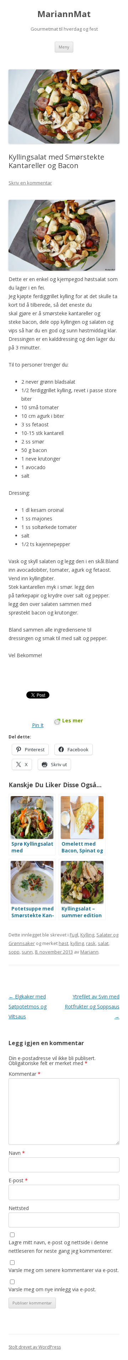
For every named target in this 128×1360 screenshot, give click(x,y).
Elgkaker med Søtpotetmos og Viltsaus (28, 1006)
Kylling (87, 934)
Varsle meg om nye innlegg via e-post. (52, 1289)
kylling (77, 943)
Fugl (74, 934)
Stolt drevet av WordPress (35, 1347)
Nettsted (19, 1208)
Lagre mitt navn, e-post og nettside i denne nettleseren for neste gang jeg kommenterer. (60, 1246)
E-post (18, 1180)
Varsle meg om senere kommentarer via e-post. (64, 1270)
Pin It (38, 725)
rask (91, 943)
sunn (27, 952)
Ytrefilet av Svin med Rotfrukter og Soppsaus (92, 1006)
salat (103, 943)
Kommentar (25, 1073)
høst (63, 943)
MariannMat (64, 14)
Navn (17, 1152)
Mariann (89, 952)
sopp (14, 952)
